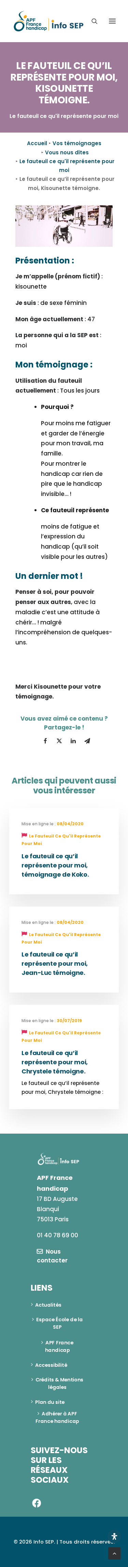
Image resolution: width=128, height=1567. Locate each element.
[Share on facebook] (45, 741)
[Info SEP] (48, 21)
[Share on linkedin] (73, 741)
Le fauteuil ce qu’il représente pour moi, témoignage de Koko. (55, 865)
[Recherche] (91, 21)
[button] (112, 21)
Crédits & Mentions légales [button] (59, 1383)
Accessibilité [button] (51, 1365)
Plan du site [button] (50, 1402)
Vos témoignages (77, 143)
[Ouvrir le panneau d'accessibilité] (114, 1536)
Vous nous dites (67, 152)
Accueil (37, 143)
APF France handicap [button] (59, 1346)
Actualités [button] (48, 1305)
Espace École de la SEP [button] (60, 1323)
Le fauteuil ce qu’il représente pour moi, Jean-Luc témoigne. (55, 963)
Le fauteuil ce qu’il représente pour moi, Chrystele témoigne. (55, 1062)
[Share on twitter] (59, 741)
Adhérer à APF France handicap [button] (57, 1417)
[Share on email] (87, 741)
